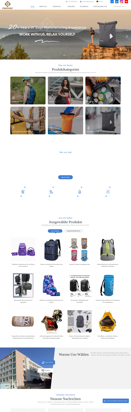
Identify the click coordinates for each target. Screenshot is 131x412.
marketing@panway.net (85, 1)
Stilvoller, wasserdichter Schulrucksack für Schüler (51, 306)
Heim (31, 6)
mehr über (65, 182)
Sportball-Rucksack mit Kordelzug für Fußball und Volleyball (108, 270)
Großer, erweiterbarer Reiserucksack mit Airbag (51, 270)
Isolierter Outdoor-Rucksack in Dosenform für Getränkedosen (108, 306)
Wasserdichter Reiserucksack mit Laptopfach (23, 306)
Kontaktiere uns (97, 6)
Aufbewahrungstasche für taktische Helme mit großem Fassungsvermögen (51, 342)
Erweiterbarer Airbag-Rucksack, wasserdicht (79, 306)
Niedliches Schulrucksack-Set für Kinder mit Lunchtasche (23, 270)
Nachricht (82, 6)
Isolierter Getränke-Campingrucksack (80, 269)
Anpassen (69, 6)
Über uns (41, 6)
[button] (65, 55)
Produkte (55, 6)
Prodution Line (71, 387)
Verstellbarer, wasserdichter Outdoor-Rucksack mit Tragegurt (108, 342)
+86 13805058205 (67, 1)
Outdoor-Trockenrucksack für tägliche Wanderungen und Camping (79, 342)
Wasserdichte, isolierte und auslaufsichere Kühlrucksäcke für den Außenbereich (23, 342)
